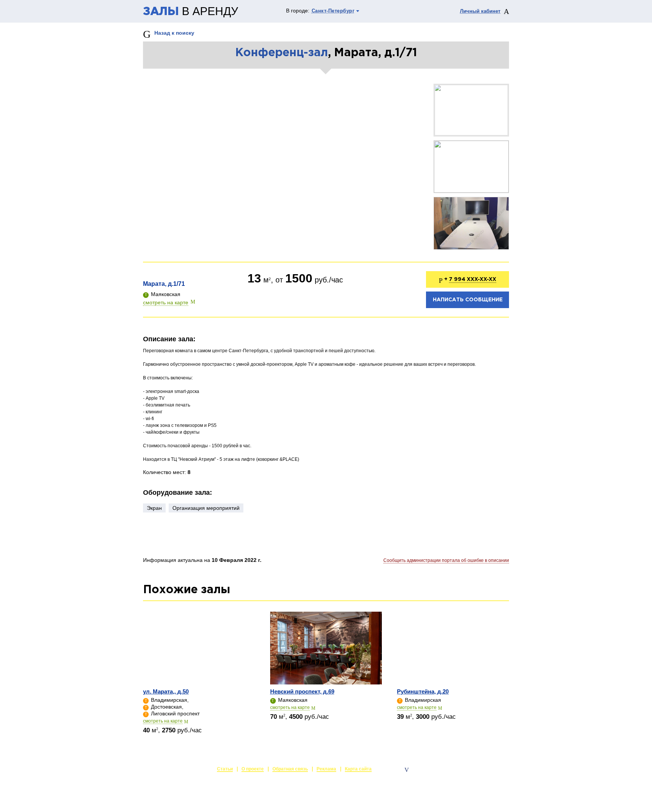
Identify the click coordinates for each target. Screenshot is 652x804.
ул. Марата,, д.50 (166, 691)
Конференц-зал (281, 53)
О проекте (252, 769)
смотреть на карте (165, 302)
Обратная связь (290, 769)
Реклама (326, 769)
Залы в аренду (491, 769)
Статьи (225, 769)
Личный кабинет (480, 11)
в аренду (190, 12)
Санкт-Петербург (333, 11)
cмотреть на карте (163, 721)
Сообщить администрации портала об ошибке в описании (446, 560)
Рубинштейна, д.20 (423, 691)
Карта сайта (358, 769)
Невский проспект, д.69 (302, 691)
